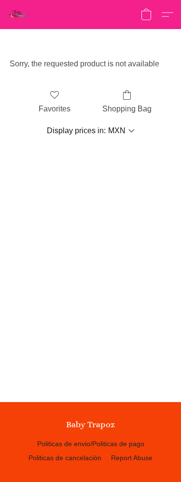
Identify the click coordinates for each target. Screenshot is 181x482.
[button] (17, 14)
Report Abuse (132, 458)
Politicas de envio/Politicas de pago (90, 444)
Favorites (54, 109)
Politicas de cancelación (64, 458)
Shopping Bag (127, 109)
